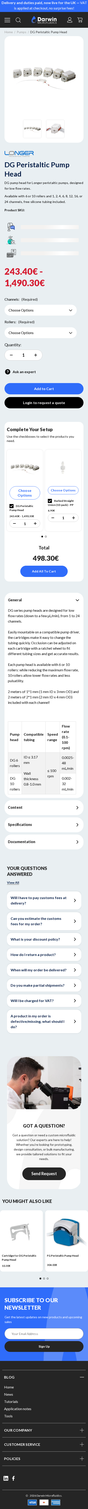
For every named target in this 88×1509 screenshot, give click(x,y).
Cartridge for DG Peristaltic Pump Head (19, 1257)
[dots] (40, 1278)
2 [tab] (46, 536)
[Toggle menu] (8, 20)
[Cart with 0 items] (80, 19)
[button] (14, 523)
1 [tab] (42, 536)
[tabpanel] (25, 490)
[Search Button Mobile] (18, 19)
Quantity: (13, 344)
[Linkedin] (5, 1478)
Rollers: (20, 322)
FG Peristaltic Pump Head (63, 1255)
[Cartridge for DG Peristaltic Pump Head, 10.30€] (21, 1232)
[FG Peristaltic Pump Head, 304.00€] (66, 1232)
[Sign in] (69, 19)
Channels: (21, 299)
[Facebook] (13, 1478)
